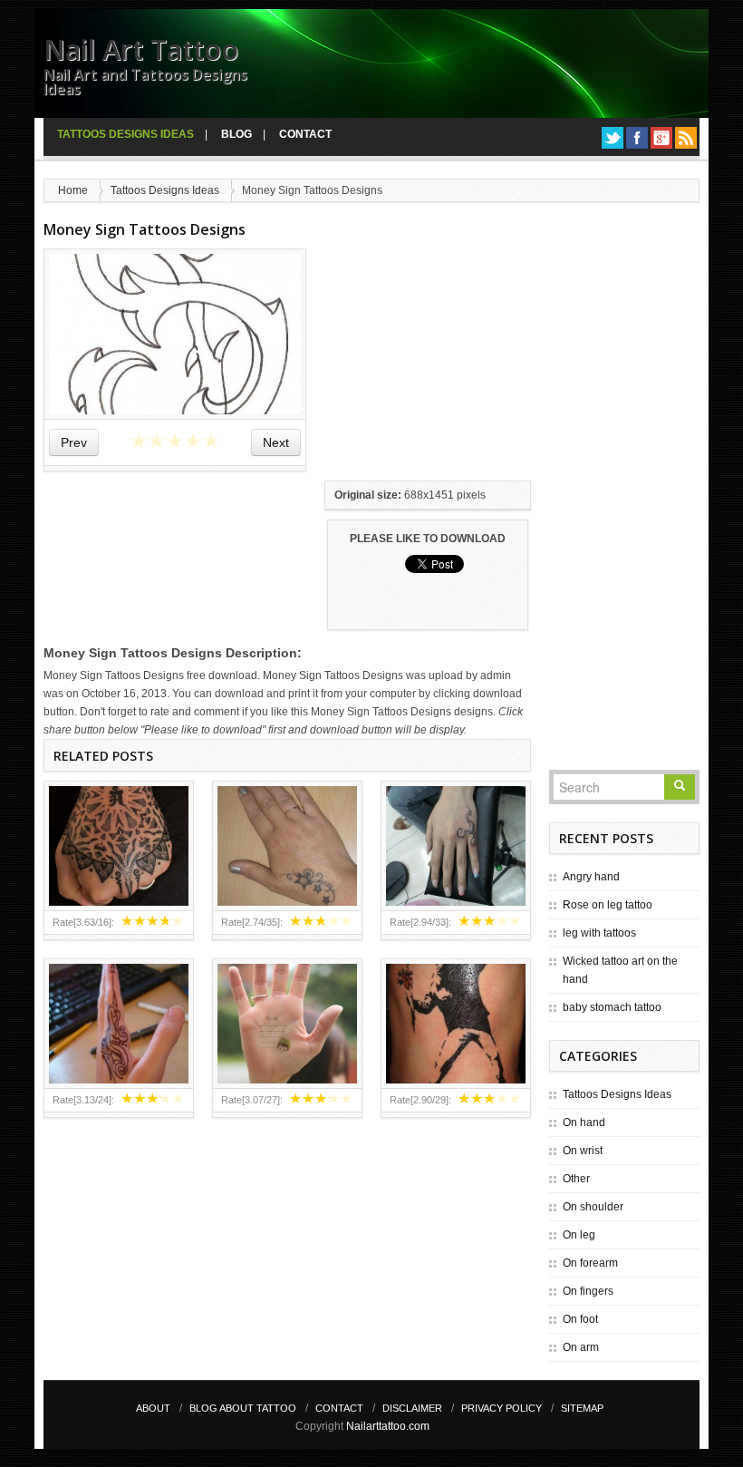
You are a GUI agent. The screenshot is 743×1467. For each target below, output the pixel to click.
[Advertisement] (460, 361)
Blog (236, 134)
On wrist (583, 1150)
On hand (584, 1122)
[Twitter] (612, 138)
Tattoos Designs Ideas (125, 134)
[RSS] (686, 138)
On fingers (588, 1291)
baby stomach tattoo (612, 1007)
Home (73, 190)
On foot (580, 1319)
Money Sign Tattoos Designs (144, 229)
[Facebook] (637, 138)
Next (276, 442)
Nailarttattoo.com (387, 1426)
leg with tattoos (599, 933)
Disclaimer (412, 1408)
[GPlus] (661, 138)
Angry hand (591, 876)
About (153, 1408)
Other (576, 1178)
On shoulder (593, 1206)
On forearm (590, 1263)
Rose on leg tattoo (607, 905)
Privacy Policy (501, 1408)
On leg (579, 1235)
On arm (581, 1347)
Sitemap (582, 1408)
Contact (305, 134)
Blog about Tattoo (242, 1408)
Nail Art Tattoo (140, 49)
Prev (74, 442)
